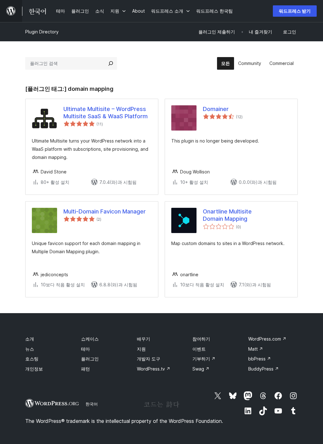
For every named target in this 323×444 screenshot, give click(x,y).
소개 (29, 339)
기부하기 (203, 358)
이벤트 (199, 349)
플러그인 (90, 358)
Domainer (216, 109)
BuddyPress (263, 368)
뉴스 (29, 349)
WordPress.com (267, 339)
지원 (141, 349)
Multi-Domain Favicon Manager (104, 211)
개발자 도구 (148, 358)
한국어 (91, 403)
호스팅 (31, 358)
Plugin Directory (42, 31)
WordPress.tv (153, 368)
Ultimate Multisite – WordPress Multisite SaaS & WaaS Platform (105, 113)
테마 (85, 349)
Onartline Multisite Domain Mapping (227, 215)
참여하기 (201, 339)
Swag (200, 368)
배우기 (143, 339)
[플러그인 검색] (110, 63)
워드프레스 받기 (295, 11)
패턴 (85, 368)
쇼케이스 (90, 339)
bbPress (259, 358)
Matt (255, 349)
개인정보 (34, 368)
